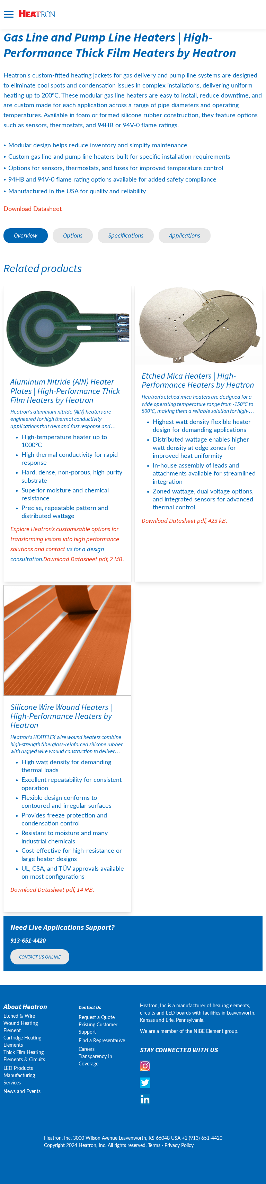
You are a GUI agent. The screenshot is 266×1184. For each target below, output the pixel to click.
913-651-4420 (28, 940)
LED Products (18, 1068)
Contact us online (40, 957)
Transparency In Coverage (96, 1060)
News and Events (22, 1091)
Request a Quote (97, 1017)
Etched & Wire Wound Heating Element (20, 1023)
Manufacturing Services (19, 1079)
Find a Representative (102, 1040)
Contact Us (90, 1007)
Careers (87, 1049)
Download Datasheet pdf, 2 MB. (83, 559)
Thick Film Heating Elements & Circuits (24, 1056)
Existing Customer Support (98, 1029)
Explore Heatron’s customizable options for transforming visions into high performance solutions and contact (66, 465)
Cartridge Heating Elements (22, 1042)
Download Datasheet (32, 209)
